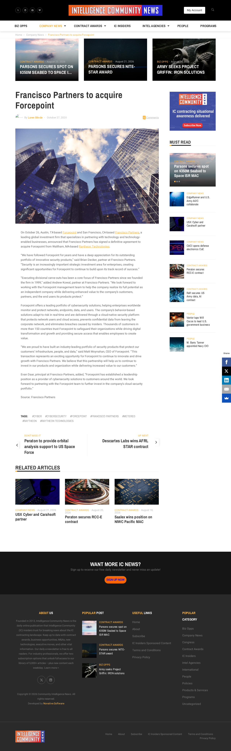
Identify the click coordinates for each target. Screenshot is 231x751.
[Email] (226, 389)
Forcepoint (69, 232)
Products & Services (195, 690)
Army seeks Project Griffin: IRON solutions (181, 69)
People (182, 26)
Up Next (143, 436)
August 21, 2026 (124, 61)
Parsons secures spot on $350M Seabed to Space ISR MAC (46, 69)
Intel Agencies (154, 26)
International (190, 670)
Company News (50, 26)
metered (129, 416)
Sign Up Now (115, 580)
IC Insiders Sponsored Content (151, 643)
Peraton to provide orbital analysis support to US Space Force (49, 446)
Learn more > (51, 668)
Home (18, 35)
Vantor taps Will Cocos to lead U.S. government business (198, 321)
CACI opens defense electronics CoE (198, 247)
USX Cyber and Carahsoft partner (35, 517)
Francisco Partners (127, 232)
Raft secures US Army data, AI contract (195, 296)
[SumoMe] (226, 398)
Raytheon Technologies (94, 246)
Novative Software (53, 703)
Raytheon (30, 421)
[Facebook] (226, 362)
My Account (194, 10)
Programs (208, 26)
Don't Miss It (32, 436)
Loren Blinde (35, 117)
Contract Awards (88, 26)
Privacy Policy (141, 657)
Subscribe (138, 636)
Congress (188, 642)
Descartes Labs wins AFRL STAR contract (125, 443)
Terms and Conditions (146, 650)
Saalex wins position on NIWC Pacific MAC (133, 519)
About (136, 629)
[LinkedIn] (226, 380)
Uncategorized (191, 704)
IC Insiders (122, 26)
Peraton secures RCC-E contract (83, 519)
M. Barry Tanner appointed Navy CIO (198, 344)
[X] (226, 371)
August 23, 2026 (56, 62)
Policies (187, 683)
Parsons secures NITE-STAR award (111, 69)
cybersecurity (57, 416)
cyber (38, 416)
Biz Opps (21, 26)
